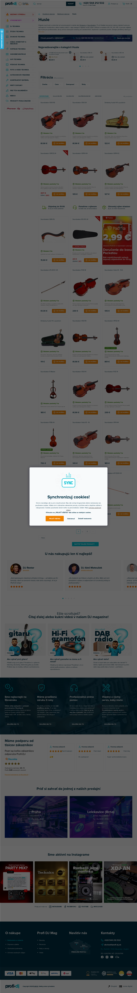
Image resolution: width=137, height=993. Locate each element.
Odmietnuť (71, 519)
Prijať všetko (54, 519)
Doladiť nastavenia (84, 519)
